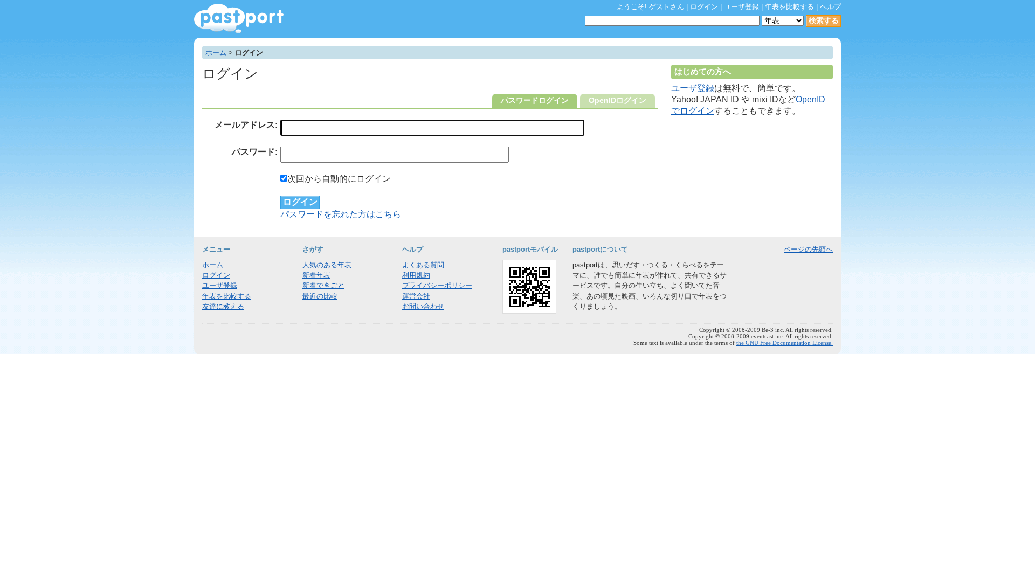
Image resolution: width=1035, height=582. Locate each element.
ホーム (215, 52)
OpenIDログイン (617, 100)
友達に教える (223, 306)
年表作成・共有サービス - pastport (239, 18)
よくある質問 (423, 265)
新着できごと (323, 285)
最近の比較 (319, 296)
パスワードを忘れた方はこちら (340, 214)
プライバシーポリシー (437, 285)
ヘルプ (830, 7)
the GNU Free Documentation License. (784, 343)
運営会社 (416, 296)
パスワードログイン (535, 100)
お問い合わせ (423, 306)
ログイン (704, 7)
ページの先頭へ (808, 249)
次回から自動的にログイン (339, 178)
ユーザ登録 (741, 7)
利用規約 (416, 275)
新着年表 (316, 275)
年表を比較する (789, 7)
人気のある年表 (326, 265)
